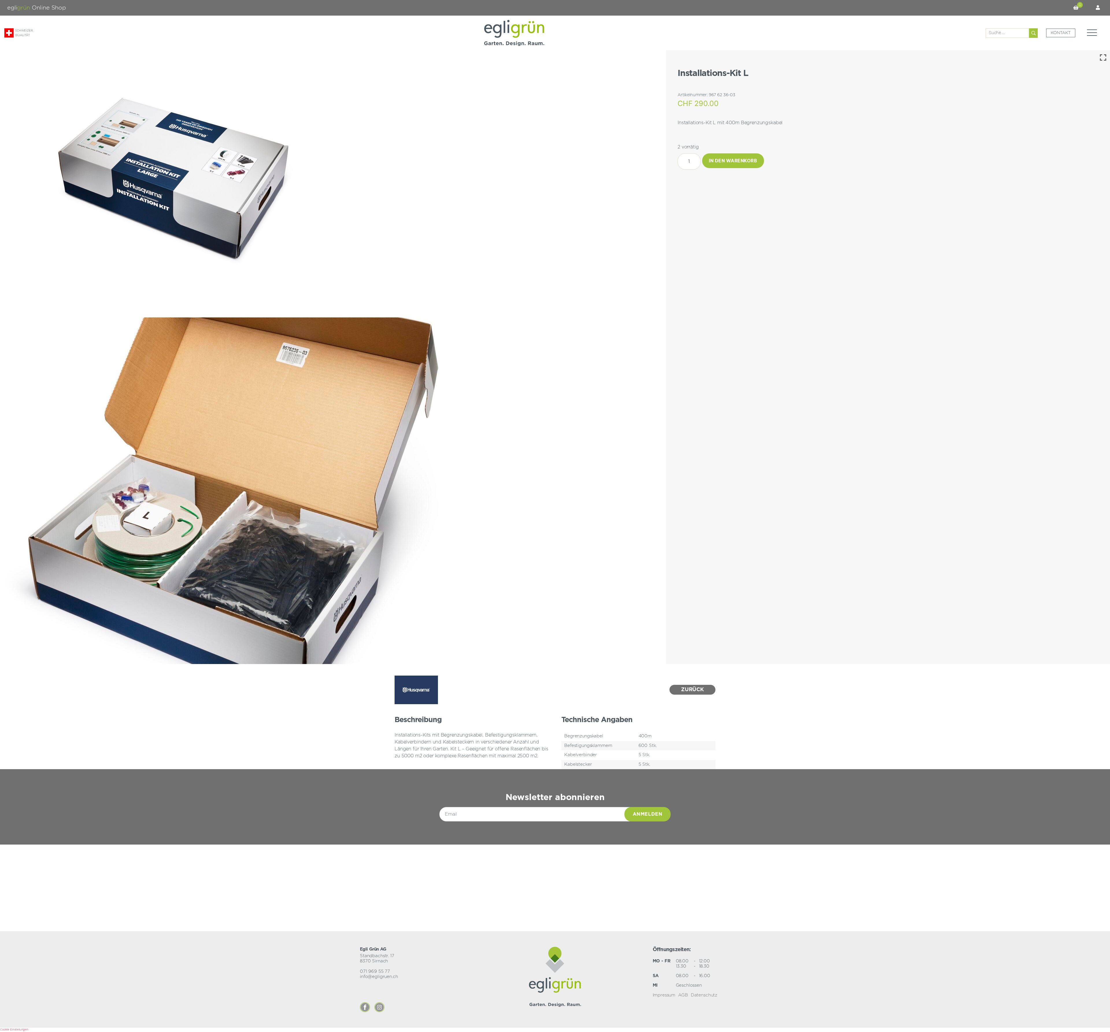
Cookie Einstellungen (14, 1029)
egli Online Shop (36, 8)
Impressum (664, 995)
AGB (683, 995)
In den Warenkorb (733, 160)
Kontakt (1061, 33)
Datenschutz (704, 995)
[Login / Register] (1098, 8)
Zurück (692, 689)
